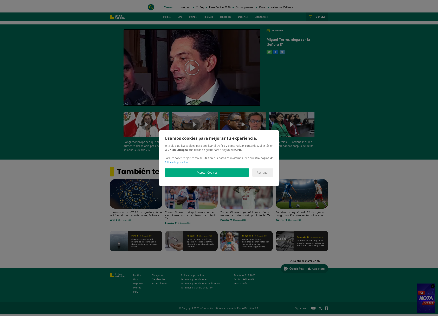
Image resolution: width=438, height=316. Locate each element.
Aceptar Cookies (207, 172)
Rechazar (263, 172)
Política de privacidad (177, 162)
